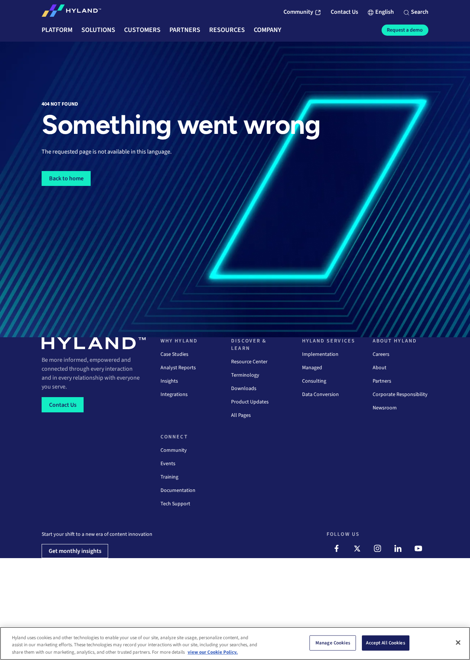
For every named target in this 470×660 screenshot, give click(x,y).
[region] (235, 643)
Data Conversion (320, 394)
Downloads (243, 388)
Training (169, 477)
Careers (381, 354)
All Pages (241, 415)
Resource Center (249, 362)
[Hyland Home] (71, 12)
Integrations (174, 394)
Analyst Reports (178, 367)
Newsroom (385, 408)
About (379, 367)
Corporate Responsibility (400, 394)
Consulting (314, 381)
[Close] (458, 642)
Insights (169, 381)
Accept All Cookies (385, 642)
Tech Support (175, 504)
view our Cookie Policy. (213, 652)
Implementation (320, 354)
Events (168, 463)
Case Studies (174, 354)
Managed (312, 367)
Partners (382, 381)
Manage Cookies (332, 642)
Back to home (66, 178)
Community (174, 450)
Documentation (178, 490)
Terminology (245, 375)
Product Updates (250, 402)
